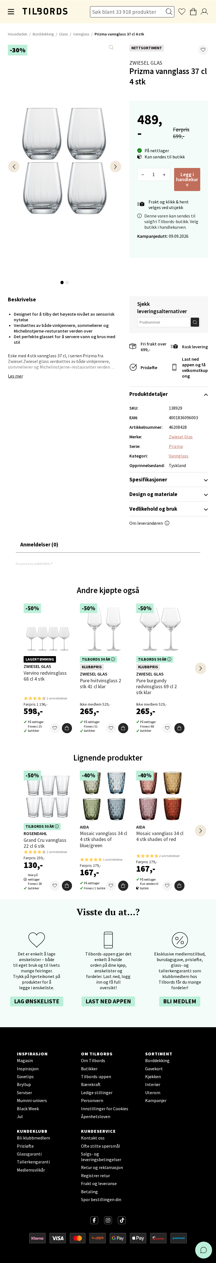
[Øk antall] (164, 174)
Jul (20, 1116)
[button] (203, 50)
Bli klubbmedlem (33, 1138)
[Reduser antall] (143, 174)
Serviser (24, 1092)
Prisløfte (149, 367)
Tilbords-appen (96, 1076)
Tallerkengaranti (33, 1162)
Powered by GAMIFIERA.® (34, 564)
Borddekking (43, 34)
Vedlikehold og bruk (153, 508)
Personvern (92, 1100)
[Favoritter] (55, 728)
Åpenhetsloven (95, 1116)
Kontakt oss (93, 1138)
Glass (63, 34)
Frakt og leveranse (99, 1183)
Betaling (89, 1191)
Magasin (25, 1060)
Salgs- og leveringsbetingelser (101, 1156)
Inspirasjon (28, 1068)
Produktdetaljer (148, 394)
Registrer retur (95, 1175)
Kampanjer (155, 1100)
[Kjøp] (67, 728)
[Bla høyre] (115, 166)
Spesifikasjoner (148, 479)
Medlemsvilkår (31, 1170)
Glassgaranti (29, 1154)
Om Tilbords (93, 1060)
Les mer (15, 376)
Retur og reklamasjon (102, 1167)
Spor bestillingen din (101, 1199)
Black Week (28, 1108)
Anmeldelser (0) (39, 544)
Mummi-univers (32, 1100)
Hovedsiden (17, 34)
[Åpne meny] (11, 11)
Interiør (152, 1084)
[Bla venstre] (13, 166)
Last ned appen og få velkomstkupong (195, 367)
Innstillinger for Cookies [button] (104, 1108)
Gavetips (25, 1076)
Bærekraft (91, 1084)
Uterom (152, 1092)
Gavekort (154, 1068)
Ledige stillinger (96, 1092)
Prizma (176, 446)
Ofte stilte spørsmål (100, 1146)
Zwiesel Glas (145, 62)
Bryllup (24, 1084)
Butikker (89, 1068)
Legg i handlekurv (187, 179)
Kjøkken (153, 1076)
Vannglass (81, 34)
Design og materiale (153, 494)
